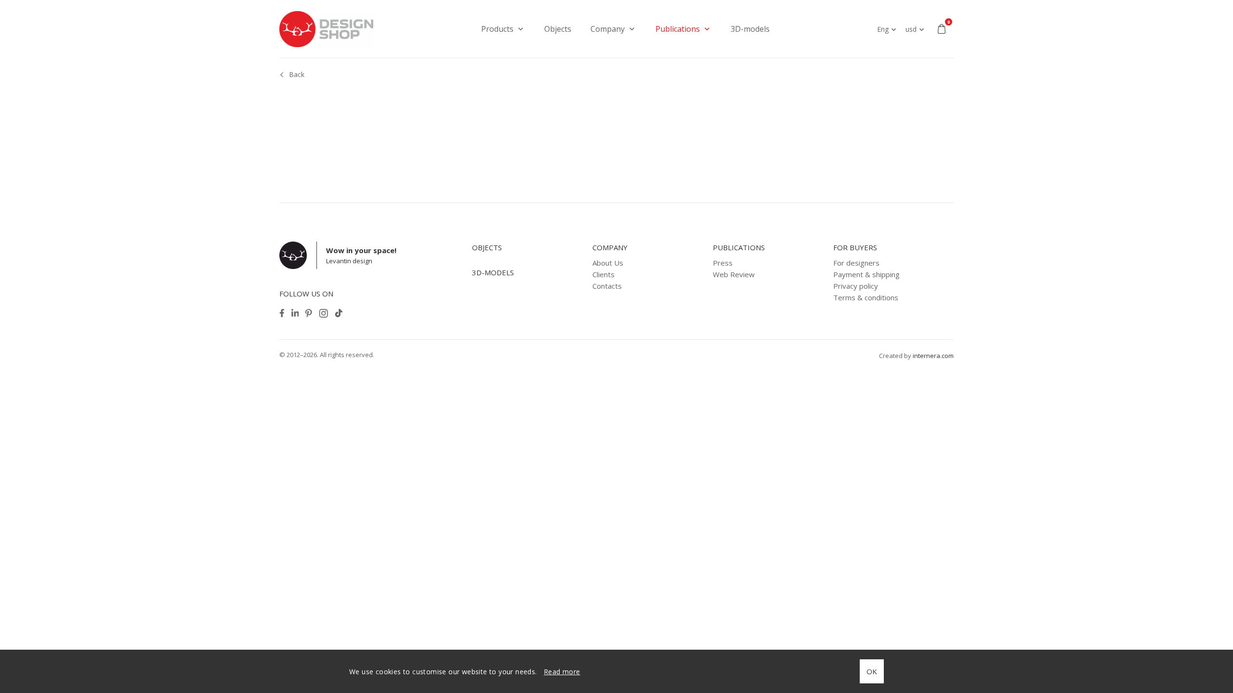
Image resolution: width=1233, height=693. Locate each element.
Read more (562, 671)
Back (296, 74)
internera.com (933, 355)
